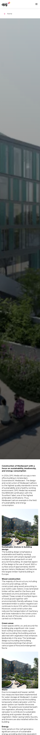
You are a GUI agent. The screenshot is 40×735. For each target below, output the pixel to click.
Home (9, 14)
